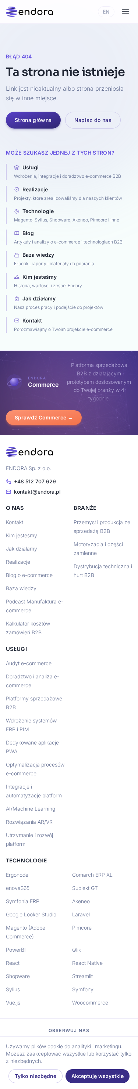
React (13, 963)
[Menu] (125, 11)
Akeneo (81, 901)
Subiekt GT (85, 888)
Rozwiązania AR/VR (29, 822)
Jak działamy (21, 548)
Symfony (82, 989)
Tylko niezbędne (35, 1076)
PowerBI (16, 949)
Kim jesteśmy (21, 535)
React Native (87, 963)
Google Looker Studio (31, 914)
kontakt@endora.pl (37, 491)
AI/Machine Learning (30, 808)
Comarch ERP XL (92, 875)
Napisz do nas (93, 120)
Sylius (13, 989)
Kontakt (14, 522)
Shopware (18, 976)
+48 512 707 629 (35, 481)
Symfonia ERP (22, 901)
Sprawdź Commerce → (44, 417)
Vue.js (13, 1002)
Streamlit (82, 976)
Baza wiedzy (21, 588)
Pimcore (82, 927)
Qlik (76, 949)
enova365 (17, 888)
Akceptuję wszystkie (97, 1076)
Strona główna (33, 120)
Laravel (81, 914)
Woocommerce (90, 1002)
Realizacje (18, 562)
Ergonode (17, 875)
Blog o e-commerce (29, 575)
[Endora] (29, 12)
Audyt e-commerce (29, 663)
